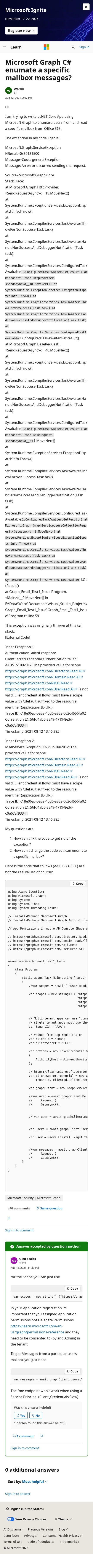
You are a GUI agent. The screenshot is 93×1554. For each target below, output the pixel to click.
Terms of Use (12, 1542)
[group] (46, 1039)
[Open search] (73, 47)
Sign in (84, 47)
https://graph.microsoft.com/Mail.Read (37, 683)
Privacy (29, 1536)
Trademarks (68, 1542)
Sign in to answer (17, 1494)
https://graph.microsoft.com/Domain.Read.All (42, 677)
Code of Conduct (39, 1542)
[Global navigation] (4, 47)
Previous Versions (40, 1529)
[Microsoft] (46, 47)
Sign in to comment (19, 1230)
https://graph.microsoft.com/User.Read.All (39, 689)
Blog (62, 1529)
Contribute (11, 1536)
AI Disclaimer (13, 1529)
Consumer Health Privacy (61, 1536)
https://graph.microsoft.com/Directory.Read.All (43, 671)
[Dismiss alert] (86, 6)
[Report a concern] (9, 1218)
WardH (19, 89)
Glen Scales (27, 1259)
